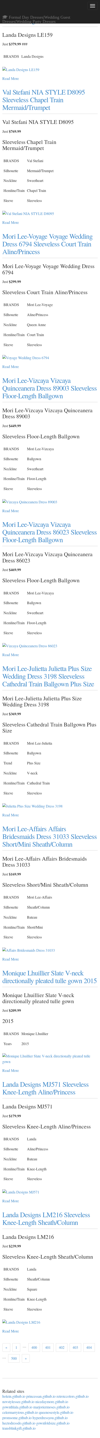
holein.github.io (13, 1396)
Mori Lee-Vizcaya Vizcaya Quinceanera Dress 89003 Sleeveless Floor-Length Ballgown (49, 387)
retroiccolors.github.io (73, 1396)
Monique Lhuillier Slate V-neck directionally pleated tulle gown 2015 (49, 976)
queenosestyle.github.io (56, 1412)
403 (75, 1347)
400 (34, 1347)
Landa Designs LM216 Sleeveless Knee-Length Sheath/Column (46, 1218)
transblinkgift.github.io (19, 1428)
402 (61, 1347)
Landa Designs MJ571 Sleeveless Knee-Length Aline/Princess (45, 1087)
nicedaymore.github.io (51, 1401)
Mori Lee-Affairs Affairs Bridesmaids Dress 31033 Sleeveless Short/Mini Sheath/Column (49, 836)
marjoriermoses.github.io (51, 1406)
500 (14, 1358)
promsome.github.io (17, 1417)
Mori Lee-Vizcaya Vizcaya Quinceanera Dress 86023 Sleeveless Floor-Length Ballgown (49, 531)
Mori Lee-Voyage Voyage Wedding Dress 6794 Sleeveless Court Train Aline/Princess (47, 243)
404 (89, 1347)
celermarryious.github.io (20, 1412)
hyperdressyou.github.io (50, 1417)
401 (48, 1347)
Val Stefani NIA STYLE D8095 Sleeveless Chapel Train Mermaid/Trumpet (43, 99)
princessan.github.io (41, 1396)
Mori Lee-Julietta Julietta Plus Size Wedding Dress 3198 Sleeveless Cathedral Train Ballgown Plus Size (48, 676)
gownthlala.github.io (17, 1406)
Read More (10, 78)
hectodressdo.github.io (18, 1423)
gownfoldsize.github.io (53, 1423)
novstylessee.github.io (18, 1401)
